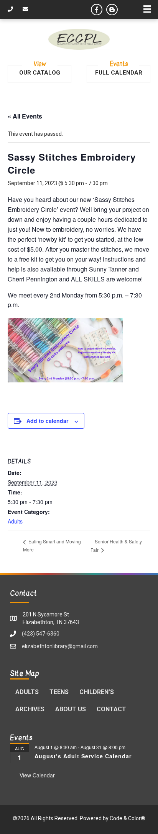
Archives (29, 709)
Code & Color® (127, 818)
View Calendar (37, 775)
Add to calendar (47, 421)
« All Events (25, 116)
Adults (15, 521)
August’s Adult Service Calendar (83, 756)
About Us (70, 709)
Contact (111, 709)
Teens (59, 692)
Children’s (96, 692)
